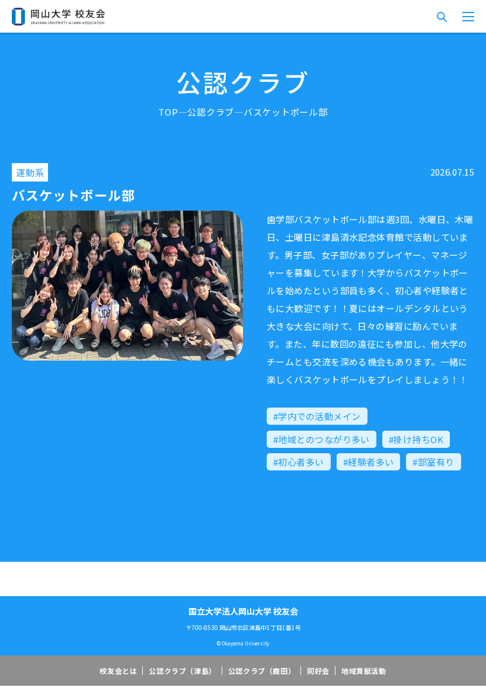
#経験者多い (368, 462)
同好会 (318, 671)
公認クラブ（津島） (182, 671)
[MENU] (468, 16)
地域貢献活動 (363, 671)
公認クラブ (210, 112)
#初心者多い (298, 462)
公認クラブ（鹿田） (261, 671)
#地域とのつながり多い (321, 439)
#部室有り (433, 462)
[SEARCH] (441, 16)
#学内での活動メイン (317, 416)
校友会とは (118, 671)
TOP (168, 112)
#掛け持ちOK (416, 439)
